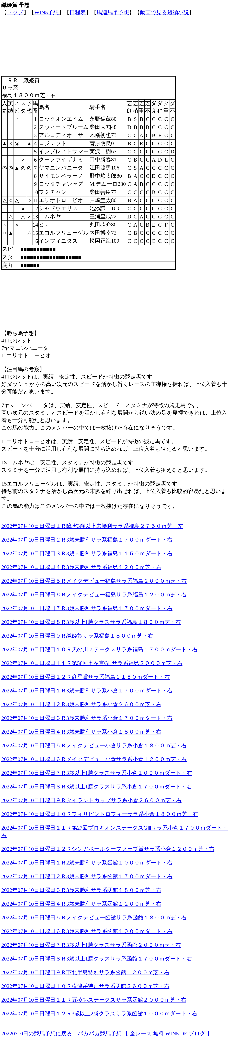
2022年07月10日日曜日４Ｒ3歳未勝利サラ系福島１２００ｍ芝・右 (81, 567)
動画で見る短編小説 (164, 12)
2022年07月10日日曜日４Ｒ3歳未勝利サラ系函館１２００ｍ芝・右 (81, 904)
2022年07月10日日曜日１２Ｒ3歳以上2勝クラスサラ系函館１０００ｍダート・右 (99, 1013)
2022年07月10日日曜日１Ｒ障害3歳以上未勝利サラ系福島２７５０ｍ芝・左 (92, 526)
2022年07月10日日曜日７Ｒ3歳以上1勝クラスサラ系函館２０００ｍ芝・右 (91, 945)
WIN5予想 (46, 12)
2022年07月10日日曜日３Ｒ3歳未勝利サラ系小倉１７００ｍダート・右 (86, 718)
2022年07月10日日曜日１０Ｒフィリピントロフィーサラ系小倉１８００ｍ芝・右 (99, 814)
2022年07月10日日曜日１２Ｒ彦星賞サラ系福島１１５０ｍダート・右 (85, 677)
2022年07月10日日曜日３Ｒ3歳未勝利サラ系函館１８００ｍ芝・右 (81, 890)
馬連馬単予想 (113, 12)
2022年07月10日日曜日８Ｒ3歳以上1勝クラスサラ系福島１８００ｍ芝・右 (91, 622)
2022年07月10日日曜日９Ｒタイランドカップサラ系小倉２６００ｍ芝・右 (91, 800)
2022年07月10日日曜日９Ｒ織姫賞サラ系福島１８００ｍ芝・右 (77, 636)
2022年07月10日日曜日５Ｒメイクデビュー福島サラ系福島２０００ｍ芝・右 (94, 581)
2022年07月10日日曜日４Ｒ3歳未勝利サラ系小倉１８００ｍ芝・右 (81, 732)
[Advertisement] (102, 40)
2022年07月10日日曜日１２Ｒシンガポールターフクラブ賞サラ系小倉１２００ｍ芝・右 (107, 849)
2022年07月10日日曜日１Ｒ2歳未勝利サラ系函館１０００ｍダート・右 (86, 863)
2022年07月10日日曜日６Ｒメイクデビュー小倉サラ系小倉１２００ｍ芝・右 (94, 759)
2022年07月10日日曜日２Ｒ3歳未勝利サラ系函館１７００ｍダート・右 (86, 876)
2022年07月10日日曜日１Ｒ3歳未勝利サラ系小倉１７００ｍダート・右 (86, 691)
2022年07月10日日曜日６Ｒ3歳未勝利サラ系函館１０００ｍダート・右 (86, 931)
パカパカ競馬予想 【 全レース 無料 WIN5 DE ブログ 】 (145, 1033)
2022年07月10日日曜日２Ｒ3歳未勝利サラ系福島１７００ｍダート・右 (86, 540)
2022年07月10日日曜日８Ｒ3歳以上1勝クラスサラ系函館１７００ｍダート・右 (96, 959)
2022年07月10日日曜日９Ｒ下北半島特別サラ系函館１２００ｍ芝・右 (85, 972)
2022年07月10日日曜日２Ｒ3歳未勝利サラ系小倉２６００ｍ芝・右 (81, 704)
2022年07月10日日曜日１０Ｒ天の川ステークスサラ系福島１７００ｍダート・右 (99, 649)
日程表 (78, 12)
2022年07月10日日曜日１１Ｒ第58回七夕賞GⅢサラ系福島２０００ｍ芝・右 (91, 663)
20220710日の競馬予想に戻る (36, 1033)
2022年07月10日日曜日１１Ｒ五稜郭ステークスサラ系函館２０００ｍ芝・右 (93, 1000)
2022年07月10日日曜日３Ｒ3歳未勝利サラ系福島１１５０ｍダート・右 (86, 553)
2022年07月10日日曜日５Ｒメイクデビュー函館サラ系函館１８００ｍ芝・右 (94, 917)
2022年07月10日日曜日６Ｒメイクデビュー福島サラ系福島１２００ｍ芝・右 (94, 595)
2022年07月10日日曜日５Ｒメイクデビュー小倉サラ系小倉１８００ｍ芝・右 (94, 745)
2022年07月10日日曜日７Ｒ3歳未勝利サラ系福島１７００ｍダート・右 (86, 608)
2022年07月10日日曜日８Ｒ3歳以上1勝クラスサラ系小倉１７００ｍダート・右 (96, 787)
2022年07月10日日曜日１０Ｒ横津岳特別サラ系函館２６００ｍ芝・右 (85, 986)
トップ (15, 12)
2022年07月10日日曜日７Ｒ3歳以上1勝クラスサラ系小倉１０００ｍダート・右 (96, 773)
